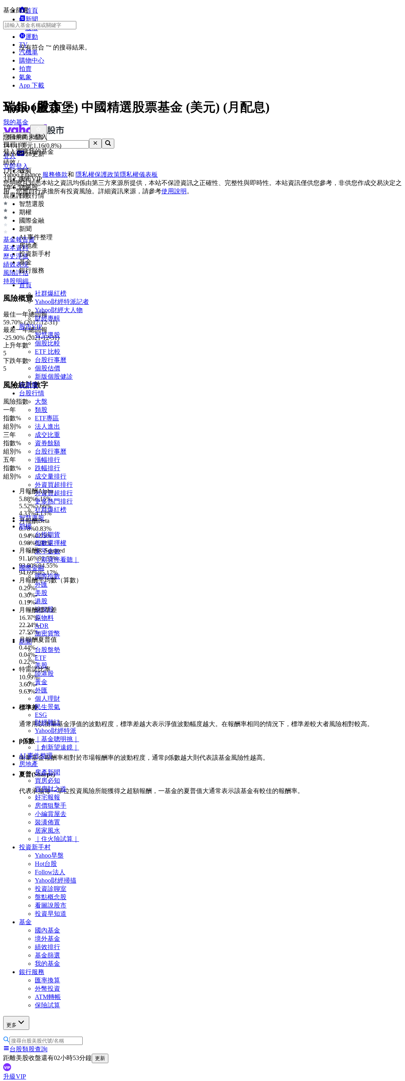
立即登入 (15, 166)
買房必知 (47, 780)
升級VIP (14, 1076)
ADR (42, 625)
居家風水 (47, 830)
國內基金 (47, 930)
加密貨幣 (47, 633)
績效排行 (47, 947)
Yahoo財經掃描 (55, 880)
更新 (100, 1058)
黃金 (41, 682)
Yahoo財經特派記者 (62, 301)
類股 (41, 409)
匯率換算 (47, 980)
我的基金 (47, 963)
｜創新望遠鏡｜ (57, 747)
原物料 (44, 617)
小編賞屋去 (50, 813)
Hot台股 (46, 863)
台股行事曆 (50, 360)
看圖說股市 (50, 905)
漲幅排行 (47, 459)
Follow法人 (50, 872)
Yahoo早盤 (49, 855)
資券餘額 (47, 443)
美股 (41, 592)
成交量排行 (50, 476)
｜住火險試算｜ (57, 838)
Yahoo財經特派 (55, 730)
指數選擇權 (50, 543)
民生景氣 (47, 707)
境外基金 (47, 938)
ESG (41, 714)
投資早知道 (50, 913)
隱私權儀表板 (139, 174)
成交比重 (47, 434)
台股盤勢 (47, 649)
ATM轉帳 (48, 996)
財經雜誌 (47, 722)
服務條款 (55, 174)
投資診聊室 (50, 888)
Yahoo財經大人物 (59, 310)
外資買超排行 (54, 484)
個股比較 (47, 343)
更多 (11, 1025)
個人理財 (47, 698)
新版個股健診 (54, 376)
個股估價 (47, 368)
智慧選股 (47, 335)
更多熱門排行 (54, 501)
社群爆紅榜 (50, 293)
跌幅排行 (47, 468)
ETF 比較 (48, 351)
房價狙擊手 (50, 805)
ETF (40, 657)
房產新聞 (47, 772)
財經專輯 (47, 318)
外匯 (41, 690)
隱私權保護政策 (98, 174)
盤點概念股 (50, 897)
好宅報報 (47, 797)
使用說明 (174, 191)
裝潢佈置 (47, 822)
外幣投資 (47, 988)
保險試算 (47, 1005)
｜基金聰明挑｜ (57, 739)
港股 (41, 601)
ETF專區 (47, 418)
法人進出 (47, 426)
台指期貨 (47, 534)
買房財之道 (50, 788)
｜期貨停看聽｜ (57, 559)
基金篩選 (47, 955)
